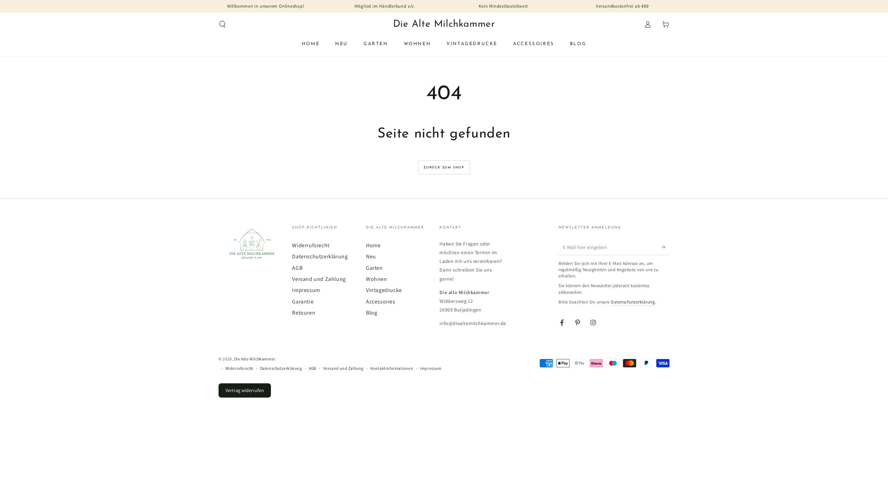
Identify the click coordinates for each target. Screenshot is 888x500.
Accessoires (380, 301)
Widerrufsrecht (310, 245)
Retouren (303, 312)
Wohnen (376, 279)
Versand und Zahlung (318, 279)
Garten (374, 268)
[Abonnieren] (665, 247)
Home (373, 245)
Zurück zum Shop (444, 167)
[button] (222, 24)
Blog (371, 312)
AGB (297, 268)
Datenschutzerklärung (320, 256)
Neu (371, 256)
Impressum (306, 290)
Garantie (303, 301)
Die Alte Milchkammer (254, 358)
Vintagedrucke (384, 290)
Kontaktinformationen (391, 368)
